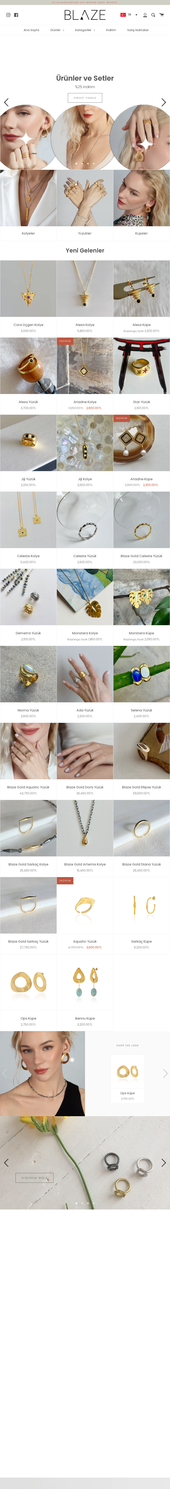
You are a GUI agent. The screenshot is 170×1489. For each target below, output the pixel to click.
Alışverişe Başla (34, 1177)
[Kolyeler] (28, 198)
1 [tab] (76, 164)
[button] (128, 15)
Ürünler (55, 30)
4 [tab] (94, 164)
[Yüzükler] (85, 198)
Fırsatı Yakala (85, 98)
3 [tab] (88, 164)
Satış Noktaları (138, 30)
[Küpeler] (141, 198)
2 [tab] (82, 164)
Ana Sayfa (31, 30)
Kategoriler (83, 30)
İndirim (111, 30)
